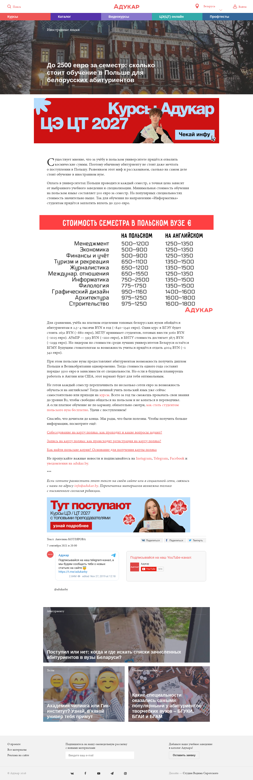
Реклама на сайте (18, 755)
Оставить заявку (184, 755)
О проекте (14, 744)
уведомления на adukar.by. (68, 463)
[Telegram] (109, 773)
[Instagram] (122, 773)
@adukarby (61, 589)
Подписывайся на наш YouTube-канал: (161, 558)
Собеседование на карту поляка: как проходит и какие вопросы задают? (104, 432)
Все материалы (16, 749)
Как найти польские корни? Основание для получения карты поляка (102, 450)
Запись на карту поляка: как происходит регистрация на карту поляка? (104, 441)
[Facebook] (82, 773)
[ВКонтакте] (69, 773)
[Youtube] (96, 773)
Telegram (161, 458)
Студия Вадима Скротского (200, 773)
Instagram (144, 458)
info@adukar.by (86, 486)
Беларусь (209, 6)
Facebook (177, 458)
